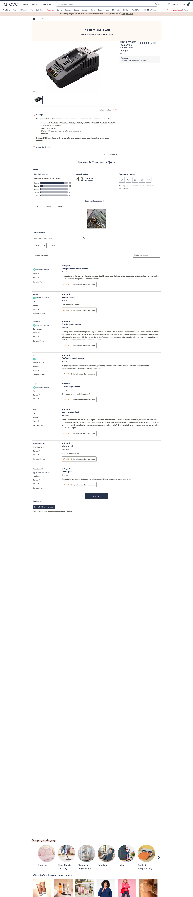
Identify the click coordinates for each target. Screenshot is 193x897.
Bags (100, 10)
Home (107, 10)
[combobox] (104, 4)
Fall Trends (23, 10)
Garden (59, 10)
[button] (169, 4)
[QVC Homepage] (34, 19)
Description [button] (41, 115)
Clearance (50, 10)
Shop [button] (24, 4)
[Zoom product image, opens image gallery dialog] (35, 91)
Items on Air (46, 4)
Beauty (76, 10)
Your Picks (6, 10)
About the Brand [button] (43, 147)
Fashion (68, 10)
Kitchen (126, 10)
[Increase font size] (113, 109)
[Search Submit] (156, 4)
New (14, 10)
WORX (122, 53)
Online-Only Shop (36, 10)
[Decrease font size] (116, 109)
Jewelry (85, 10)
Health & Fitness (150, 10)
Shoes (93, 10)
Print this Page (112, 154)
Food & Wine (136, 10)
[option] (96, 13)
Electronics (116, 10)
